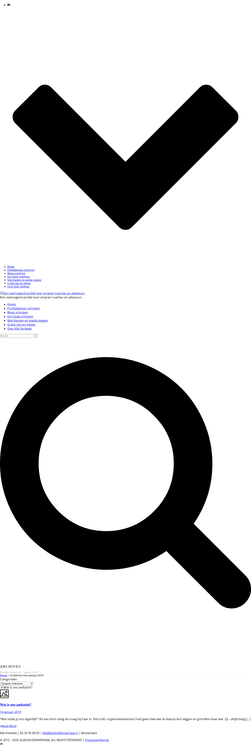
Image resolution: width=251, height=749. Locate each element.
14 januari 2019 (10, 712)
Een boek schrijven (18, 276)
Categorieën (8, 679)
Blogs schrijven (16, 273)
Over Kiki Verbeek (18, 286)
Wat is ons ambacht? (15, 704)
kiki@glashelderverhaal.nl (60, 733)
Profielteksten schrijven (20, 270)
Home (11, 266)
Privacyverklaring (97, 740)
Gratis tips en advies (19, 283)
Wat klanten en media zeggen (24, 279)
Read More (9, 726)
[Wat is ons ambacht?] (0, 687)
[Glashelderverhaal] (42, 293)
